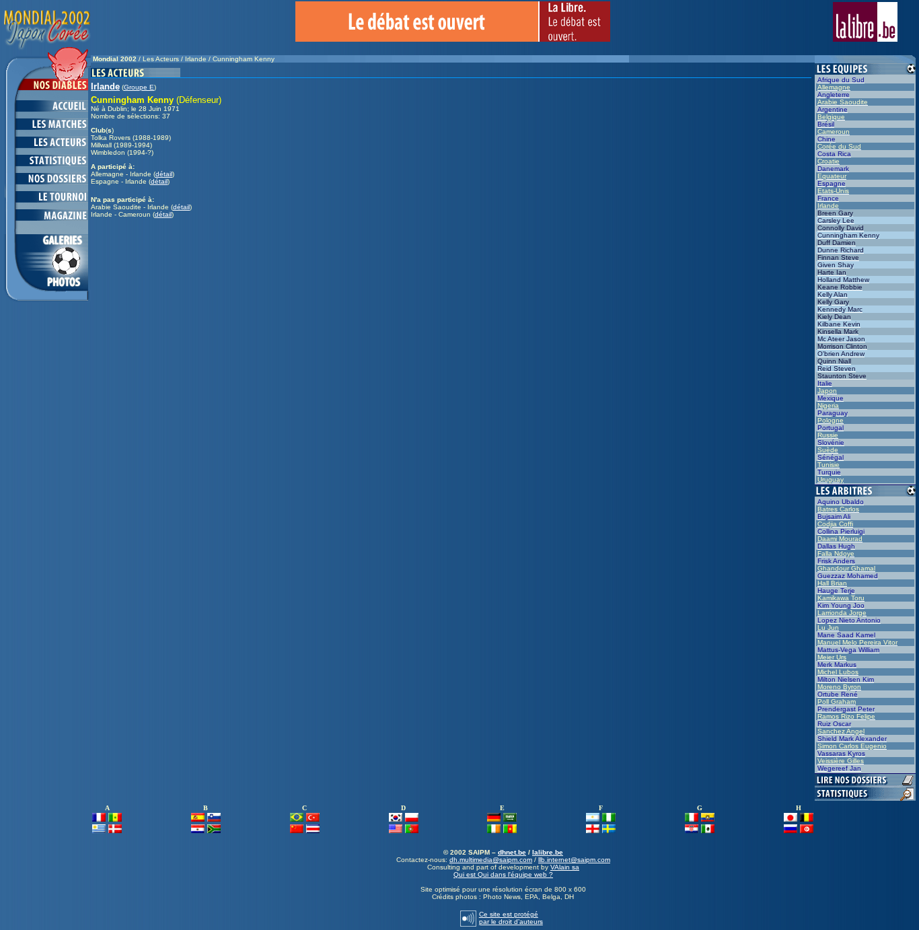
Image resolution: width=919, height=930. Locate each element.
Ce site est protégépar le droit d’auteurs (511, 917)
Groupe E (139, 87)
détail (163, 174)
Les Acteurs (161, 59)
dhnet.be (512, 852)
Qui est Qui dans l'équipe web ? (503, 874)
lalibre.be (547, 852)
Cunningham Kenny (243, 59)
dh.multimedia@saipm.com (490, 859)
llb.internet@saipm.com (574, 859)
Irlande (196, 59)
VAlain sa (564, 867)
